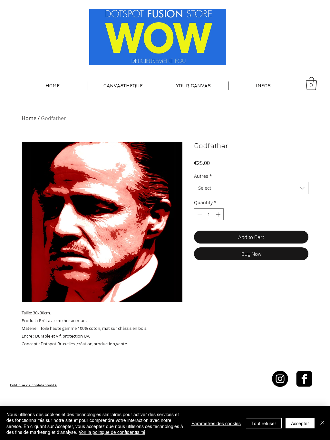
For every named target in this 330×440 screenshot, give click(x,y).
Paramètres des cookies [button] (216, 423)
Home (29, 118)
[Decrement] (199, 214)
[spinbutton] (209, 214)
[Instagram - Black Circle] (280, 379)
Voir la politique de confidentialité (112, 432)
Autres (203, 176)
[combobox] (251, 188)
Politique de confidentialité (33, 385)
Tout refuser (263, 423)
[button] (123, 85)
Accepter (300, 423)
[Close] (322, 423)
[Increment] (219, 214)
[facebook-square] (304, 379)
